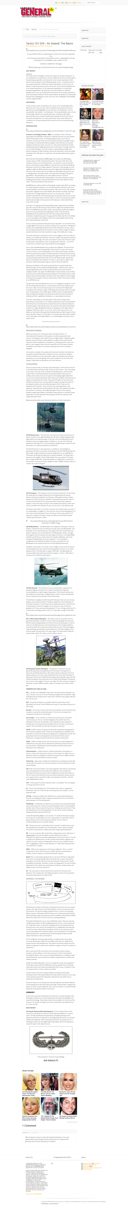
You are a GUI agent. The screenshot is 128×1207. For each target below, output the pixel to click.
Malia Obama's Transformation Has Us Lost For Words (97, 144)
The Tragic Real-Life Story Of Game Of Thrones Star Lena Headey (85, 144)
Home (27, 29)
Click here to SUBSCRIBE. (34, 1194)
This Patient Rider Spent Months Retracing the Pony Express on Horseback (92, 177)
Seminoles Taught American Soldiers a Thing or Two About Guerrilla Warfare (92, 169)
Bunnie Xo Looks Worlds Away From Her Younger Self (67, 1093)
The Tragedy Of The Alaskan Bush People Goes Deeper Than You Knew (49, 1118)
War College (51, 36)
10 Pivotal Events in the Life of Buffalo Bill (92, 184)
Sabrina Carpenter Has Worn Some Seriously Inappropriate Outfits (29, 1118)
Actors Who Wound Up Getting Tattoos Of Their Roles (97, 103)
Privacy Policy (45, 1203)
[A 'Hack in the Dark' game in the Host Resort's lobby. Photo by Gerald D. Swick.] (86, 1169)
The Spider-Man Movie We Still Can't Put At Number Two (85, 104)
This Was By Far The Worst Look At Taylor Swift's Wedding (48, 1093)
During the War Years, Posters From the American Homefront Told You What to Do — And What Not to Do (92, 192)
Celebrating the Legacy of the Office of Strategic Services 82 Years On (91, 161)
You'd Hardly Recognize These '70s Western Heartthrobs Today (30, 1093)
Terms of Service (54, 1203)
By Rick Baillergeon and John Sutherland (39, 46)
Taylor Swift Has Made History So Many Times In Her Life (85, 123)
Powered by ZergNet (72, 1122)
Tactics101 (34, 29)
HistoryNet (99, 155)
